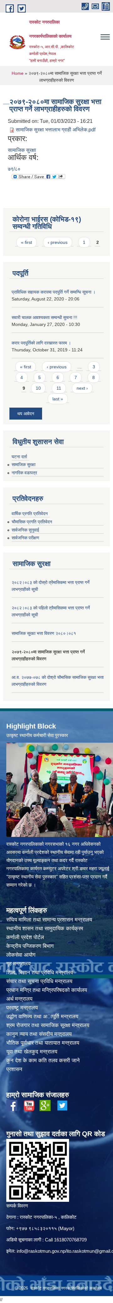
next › (82, 388)
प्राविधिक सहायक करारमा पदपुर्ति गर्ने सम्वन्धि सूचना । (53, 291)
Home (18, 73)
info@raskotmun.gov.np (41, 1251)
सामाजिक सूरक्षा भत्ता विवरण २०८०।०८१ (44, 633)
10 (38, 388)
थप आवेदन (25, 413)
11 (58, 388)
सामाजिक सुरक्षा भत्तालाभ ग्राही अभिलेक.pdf (55, 129)
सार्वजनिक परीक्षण (25, 537)
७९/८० (14, 169)
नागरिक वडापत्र (24, 472)
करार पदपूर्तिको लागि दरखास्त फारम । (41, 342)
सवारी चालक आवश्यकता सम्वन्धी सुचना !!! (44, 317)
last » (57, 398)
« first (26, 242)
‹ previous (57, 242)
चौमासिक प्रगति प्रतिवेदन (32, 521)
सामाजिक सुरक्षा (22, 150)
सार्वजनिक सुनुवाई (25, 529)
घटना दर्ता (19, 456)
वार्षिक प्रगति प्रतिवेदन (30, 513)
